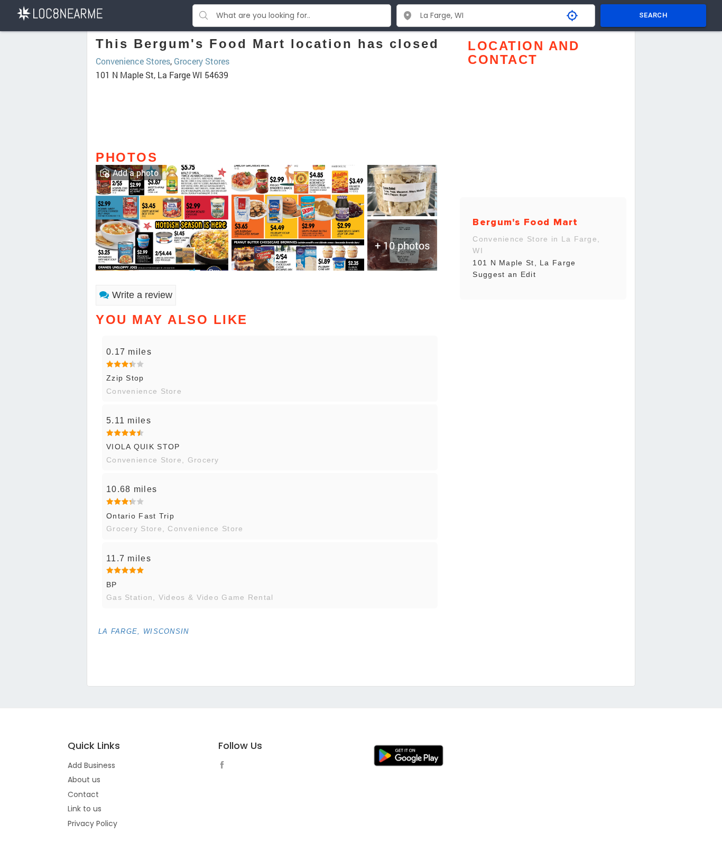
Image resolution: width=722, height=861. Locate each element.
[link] (162, 216)
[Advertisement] (270, 110)
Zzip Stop (125, 378)
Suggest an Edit (504, 274)
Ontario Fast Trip (140, 516)
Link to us (84, 808)
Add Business (91, 765)
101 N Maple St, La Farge (524, 262)
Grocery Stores (201, 61)
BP (111, 584)
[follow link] (224, 766)
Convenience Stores (133, 61)
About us (84, 779)
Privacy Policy (92, 823)
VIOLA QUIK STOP (143, 446)
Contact (83, 794)
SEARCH (653, 15)
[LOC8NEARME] (59, 12)
